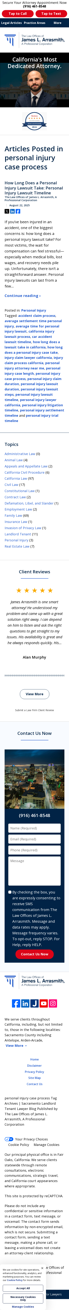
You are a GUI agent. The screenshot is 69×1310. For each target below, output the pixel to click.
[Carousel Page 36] (42, 675)
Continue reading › (22, 295)
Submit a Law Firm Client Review (34, 710)
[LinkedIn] (25, 1003)
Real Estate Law (17, 546)
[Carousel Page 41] (51, 675)
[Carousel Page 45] (58, 675)
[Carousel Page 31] (33, 675)
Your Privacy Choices (31, 1139)
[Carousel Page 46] (60, 675)
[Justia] (34, 1003)
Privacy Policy (34, 1072)
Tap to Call (18, 13)
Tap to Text (51, 13)
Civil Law (11, 484)
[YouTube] (44, 1003)
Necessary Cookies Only (23, 1298)
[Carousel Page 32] (35, 675)
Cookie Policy (18, 1144)
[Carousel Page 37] (44, 675)
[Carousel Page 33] (36, 675)
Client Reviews (34, 572)
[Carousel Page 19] (11, 675)
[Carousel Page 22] (16, 675)
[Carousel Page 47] (62, 675)
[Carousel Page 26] (23, 675)
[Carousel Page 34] (38, 675)
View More (34, 694)
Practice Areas (34, 23)
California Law (16, 478)
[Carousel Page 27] (25, 675)
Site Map (34, 1078)
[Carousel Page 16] (5, 675)
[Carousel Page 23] (18, 675)
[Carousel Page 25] (22, 675)
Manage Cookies (46, 1144)
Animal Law (14, 460)
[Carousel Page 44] (57, 675)
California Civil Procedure (25, 472)
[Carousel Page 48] (64, 675)
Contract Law (15, 497)
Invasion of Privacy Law (23, 528)
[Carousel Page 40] (49, 675)
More (57, 23)
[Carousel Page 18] (9, 675)
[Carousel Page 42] (53, 675)
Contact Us (35, 1084)
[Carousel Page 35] (40, 675)
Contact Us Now (34, 954)
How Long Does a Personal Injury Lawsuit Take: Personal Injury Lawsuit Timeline (34, 187)
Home (34, 1059)
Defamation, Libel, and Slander (29, 503)
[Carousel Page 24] (20, 675)
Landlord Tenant (18, 534)
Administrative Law (20, 454)
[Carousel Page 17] (7, 675)
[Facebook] (16, 1003)
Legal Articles (11, 23)
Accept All (23, 1288)
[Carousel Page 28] (27, 675)
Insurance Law (16, 521)
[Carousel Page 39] (47, 675)
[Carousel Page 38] (46, 675)
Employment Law (18, 509)
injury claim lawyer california (28, 357)
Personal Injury (33, 310)
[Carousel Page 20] (12, 675)
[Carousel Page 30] (31, 675)
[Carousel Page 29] (29, 675)
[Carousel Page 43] (55, 675)
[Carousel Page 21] (14, 675)
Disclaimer (34, 1066)
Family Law (13, 515)
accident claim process (36, 315)
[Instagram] (53, 1003)
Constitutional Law (20, 491)
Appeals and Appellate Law (26, 466)
